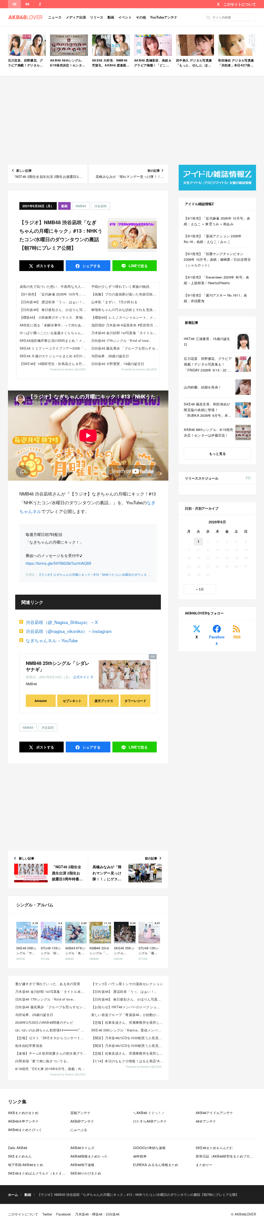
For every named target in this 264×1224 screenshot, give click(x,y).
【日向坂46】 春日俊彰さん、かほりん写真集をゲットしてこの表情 (54, 309)
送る (138, 265)
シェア (91, 265)
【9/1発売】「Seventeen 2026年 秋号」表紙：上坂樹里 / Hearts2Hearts (216, 280)
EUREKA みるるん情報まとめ (155, 1164)
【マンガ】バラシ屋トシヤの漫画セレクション (127, 983)
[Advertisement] (132, 120)
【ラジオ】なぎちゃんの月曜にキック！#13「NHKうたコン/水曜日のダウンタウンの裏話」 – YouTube (109, 574)
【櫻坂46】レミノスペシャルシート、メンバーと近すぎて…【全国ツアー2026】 (125, 317)
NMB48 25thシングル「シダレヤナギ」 (57, 666)
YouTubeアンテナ (163, 17)
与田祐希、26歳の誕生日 (110, 355)
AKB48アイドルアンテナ (214, 1112)
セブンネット (72, 700)
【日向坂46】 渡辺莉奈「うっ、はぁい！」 (53, 301)
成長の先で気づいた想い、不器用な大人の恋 (54, 286)
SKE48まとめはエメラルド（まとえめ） (38, 1173)
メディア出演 (76, 17)
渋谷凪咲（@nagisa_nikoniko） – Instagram (69, 631)
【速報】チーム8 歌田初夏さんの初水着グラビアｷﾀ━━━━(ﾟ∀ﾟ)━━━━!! (51, 1053)
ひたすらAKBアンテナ (150, 1121)
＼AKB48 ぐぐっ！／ (149, 1112)
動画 (111, 17)
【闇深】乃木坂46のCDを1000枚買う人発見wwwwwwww (127, 1037)
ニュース (55, 17)
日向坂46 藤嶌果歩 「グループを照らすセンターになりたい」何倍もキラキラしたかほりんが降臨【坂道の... (51, 1006)
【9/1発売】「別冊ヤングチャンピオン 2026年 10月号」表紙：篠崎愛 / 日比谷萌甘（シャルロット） (217, 259)
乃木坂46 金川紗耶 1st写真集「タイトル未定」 (125, 332)
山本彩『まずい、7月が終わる (114, 301)
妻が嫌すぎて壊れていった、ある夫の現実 (47, 983)
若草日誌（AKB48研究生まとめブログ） (226, 1156)
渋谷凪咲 (100, 206)
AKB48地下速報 (82, 1164)
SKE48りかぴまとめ (85, 1173)
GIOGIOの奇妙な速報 (149, 1147)
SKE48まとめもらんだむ (214, 1147)
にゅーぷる (78, 1129)
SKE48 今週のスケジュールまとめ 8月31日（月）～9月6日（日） (54, 355)
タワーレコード (135, 700)
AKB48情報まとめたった (89, 1156)
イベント (125, 17)
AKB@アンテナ (82, 1121)
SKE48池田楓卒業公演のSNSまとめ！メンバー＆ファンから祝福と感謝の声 (54, 340)
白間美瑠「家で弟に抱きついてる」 (42, 1060)
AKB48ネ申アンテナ (23, 1121)
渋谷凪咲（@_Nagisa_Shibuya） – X (62, 622)
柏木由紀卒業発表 (29, 1045)
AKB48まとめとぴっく (25, 1129)
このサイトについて (240, 4)
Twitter (47, 1214)
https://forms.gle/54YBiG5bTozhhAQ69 (58, 563)
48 (14, 4)
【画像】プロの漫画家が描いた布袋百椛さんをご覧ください (125, 294)
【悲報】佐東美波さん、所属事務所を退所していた (127, 1022)
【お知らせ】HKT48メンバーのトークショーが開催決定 (127, 1006)
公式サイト (81, 676)
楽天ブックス (104, 700)
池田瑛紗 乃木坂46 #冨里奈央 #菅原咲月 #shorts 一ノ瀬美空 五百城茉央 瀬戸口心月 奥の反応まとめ (125, 325)
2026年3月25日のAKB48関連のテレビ (44, 1022)
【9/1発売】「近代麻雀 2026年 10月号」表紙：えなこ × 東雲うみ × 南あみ (54, 294)
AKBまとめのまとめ (23, 1112)
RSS (237, 636)
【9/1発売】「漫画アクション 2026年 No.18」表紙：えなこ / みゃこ (213, 238)
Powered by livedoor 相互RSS (68, 369)
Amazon (41, 700)
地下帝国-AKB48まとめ (25, 1164)
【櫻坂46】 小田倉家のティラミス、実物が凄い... (54, 317)
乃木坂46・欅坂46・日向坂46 (97, 1214)
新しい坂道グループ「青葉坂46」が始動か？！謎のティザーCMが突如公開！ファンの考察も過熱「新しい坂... (127, 1014)
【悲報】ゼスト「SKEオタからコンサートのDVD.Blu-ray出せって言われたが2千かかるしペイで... (51, 1037)
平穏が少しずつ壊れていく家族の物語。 (122, 286)
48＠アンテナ (206, 1121)
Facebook (217, 640)
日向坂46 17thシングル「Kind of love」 (121, 340)
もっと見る (217, 453)
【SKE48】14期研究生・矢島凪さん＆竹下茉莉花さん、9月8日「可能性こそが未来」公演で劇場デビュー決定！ (54, 363)
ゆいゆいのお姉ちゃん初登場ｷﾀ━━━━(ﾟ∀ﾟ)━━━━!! (51, 1030)
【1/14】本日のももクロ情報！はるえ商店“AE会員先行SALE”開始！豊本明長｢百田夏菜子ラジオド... (127, 1060)
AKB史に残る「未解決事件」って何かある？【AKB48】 (54, 325)
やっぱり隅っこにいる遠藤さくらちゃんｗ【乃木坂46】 (54, 332)
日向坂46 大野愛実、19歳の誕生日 (117, 363)
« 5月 (200, 589)
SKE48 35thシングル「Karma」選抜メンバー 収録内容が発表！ (127, 1030)
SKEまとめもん (20, 1156)
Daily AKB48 (17, 1147)
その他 (141, 17)
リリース (96, 17)
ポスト (44, 265)
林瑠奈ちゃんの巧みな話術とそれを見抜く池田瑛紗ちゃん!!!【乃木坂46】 (125, 309)
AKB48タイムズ (82, 1147)
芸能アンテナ (80, 1112)
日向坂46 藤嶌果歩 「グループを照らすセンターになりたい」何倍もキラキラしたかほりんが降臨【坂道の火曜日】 (125, 348)
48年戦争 (140, 1156)
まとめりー (204, 1164)
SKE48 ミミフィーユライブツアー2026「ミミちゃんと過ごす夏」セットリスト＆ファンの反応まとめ (54, 348)
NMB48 (81, 206)
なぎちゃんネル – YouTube (52, 640)
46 (27, 4)
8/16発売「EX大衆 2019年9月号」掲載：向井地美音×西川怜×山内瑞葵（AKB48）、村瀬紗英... (51, 1068)
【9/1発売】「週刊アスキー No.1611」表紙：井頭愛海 (215, 298)
